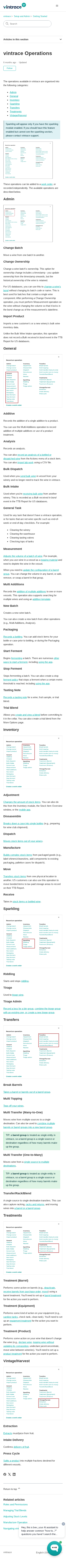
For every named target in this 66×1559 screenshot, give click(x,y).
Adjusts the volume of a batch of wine (22, 556)
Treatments (16, 111)
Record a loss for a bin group (18, 1008)
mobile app (24, 809)
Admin (13, 92)
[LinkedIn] (14, 1474)
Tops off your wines (13, 1105)
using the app (45, 662)
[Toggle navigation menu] (57, 5)
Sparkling (15, 103)
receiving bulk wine (33, 493)
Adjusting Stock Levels (15, 1516)
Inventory (15, 100)
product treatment (12, 1353)
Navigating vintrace (13, 1528)
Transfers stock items (14, 876)
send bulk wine (28, 476)
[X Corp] (9, 1474)
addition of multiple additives (31, 591)
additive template (41, 599)
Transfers (15, 107)
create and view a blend (27, 714)
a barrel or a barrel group (27, 1208)
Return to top (10, 1489)
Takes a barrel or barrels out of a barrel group (26, 1092)
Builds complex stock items (17, 854)
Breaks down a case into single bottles (23, 823)
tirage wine (17, 994)
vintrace (7, 16)
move (45, 1291)
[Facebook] (4, 1474)
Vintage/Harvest (18, 115)
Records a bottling (12, 636)
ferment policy (10, 679)
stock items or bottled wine (27, 901)
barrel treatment (53, 1295)
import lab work (25, 462)
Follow (9, 68)
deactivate (49, 1287)
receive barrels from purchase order (22, 1291)
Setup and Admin (22, 16)
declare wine (25, 1342)
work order (46, 184)
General (14, 96)
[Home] (14, 6)
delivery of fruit (21, 1447)
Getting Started (40, 16)
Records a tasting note (15, 697)
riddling (25, 981)
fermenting (16, 658)
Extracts (7, 1433)
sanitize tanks (10, 1316)
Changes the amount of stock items (22, 802)
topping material (49, 560)
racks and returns (35, 1204)
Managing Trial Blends (14, 1510)
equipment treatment (20, 1320)
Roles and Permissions (15, 1504)
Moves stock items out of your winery (22, 841)
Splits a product (11, 1460)
